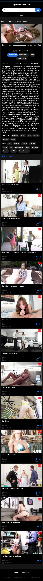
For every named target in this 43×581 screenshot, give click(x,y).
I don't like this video (16, 51)
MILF (29, 135)
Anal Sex (6, 139)
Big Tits (36, 135)
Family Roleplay (24, 151)
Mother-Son (19, 147)
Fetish (5, 147)
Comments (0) (21, 58)
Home (16, 573)
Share (32, 55)
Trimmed (35, 147)
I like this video (14, 51)
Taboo (27, 147)
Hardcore (15, 135)
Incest (13, 139)
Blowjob (23, 135)
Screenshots (23, 55)
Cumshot (32, 143)
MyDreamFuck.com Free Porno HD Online (17, 577)
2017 (9, 143)
